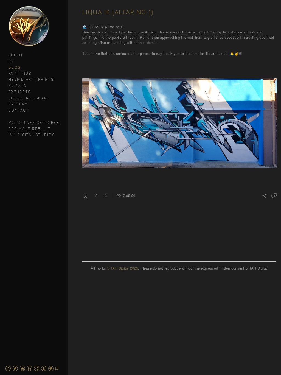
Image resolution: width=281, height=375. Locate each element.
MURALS (17, 85)
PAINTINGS (20, 73)
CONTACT (18, 110)
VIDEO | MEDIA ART (28, 98)
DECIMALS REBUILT (29, 128)
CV (11, 60)
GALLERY (17, 104)
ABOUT (15, 54)
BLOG (14, 67)
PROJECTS (19, 91)
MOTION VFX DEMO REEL (35, 122)
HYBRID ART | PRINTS (31, 79)
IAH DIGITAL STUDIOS (31, 134)
